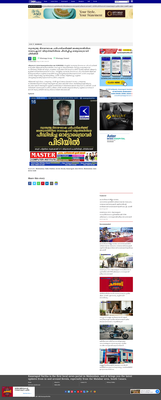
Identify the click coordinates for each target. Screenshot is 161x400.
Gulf (89, 1)
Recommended (105, 224)
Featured (103, 196)
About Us (57, 382)
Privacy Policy (111, 382)
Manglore (81, 1)
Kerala (95, 1)
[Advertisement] (78, 30)
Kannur (73, 1)
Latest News (54, 1)
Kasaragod (64, 1)
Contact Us (83, 382)
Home (45, 1)
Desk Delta (33, 61)
